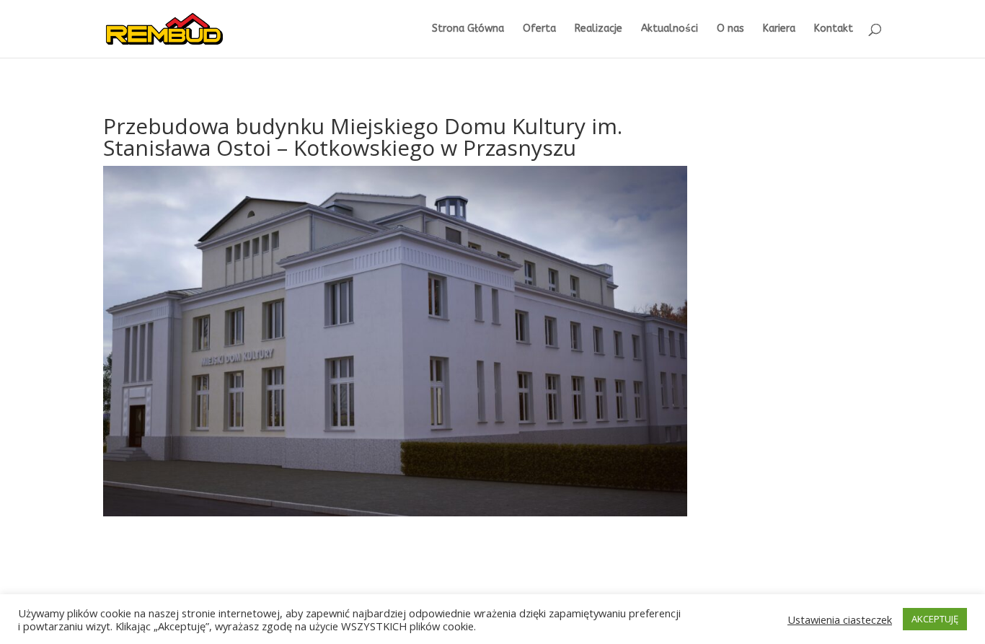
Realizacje (598, 29)
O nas (730, 29)
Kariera (779, 29)
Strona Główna (468, 29)
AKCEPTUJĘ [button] (934, 618)
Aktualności (669, 29)
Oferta (539, 29)
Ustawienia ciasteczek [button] (839, 619)
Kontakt (833, 29)
